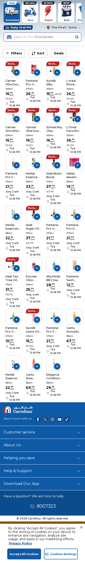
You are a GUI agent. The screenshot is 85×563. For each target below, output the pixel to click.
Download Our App (21, 484)
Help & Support (18, 471)
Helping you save (19, 458)
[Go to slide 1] (12, 71)
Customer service (19, 432)
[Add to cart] (16, 72)
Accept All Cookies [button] (24, 554)
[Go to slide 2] (53, 71)
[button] (81, 527)
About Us (12, 445)
